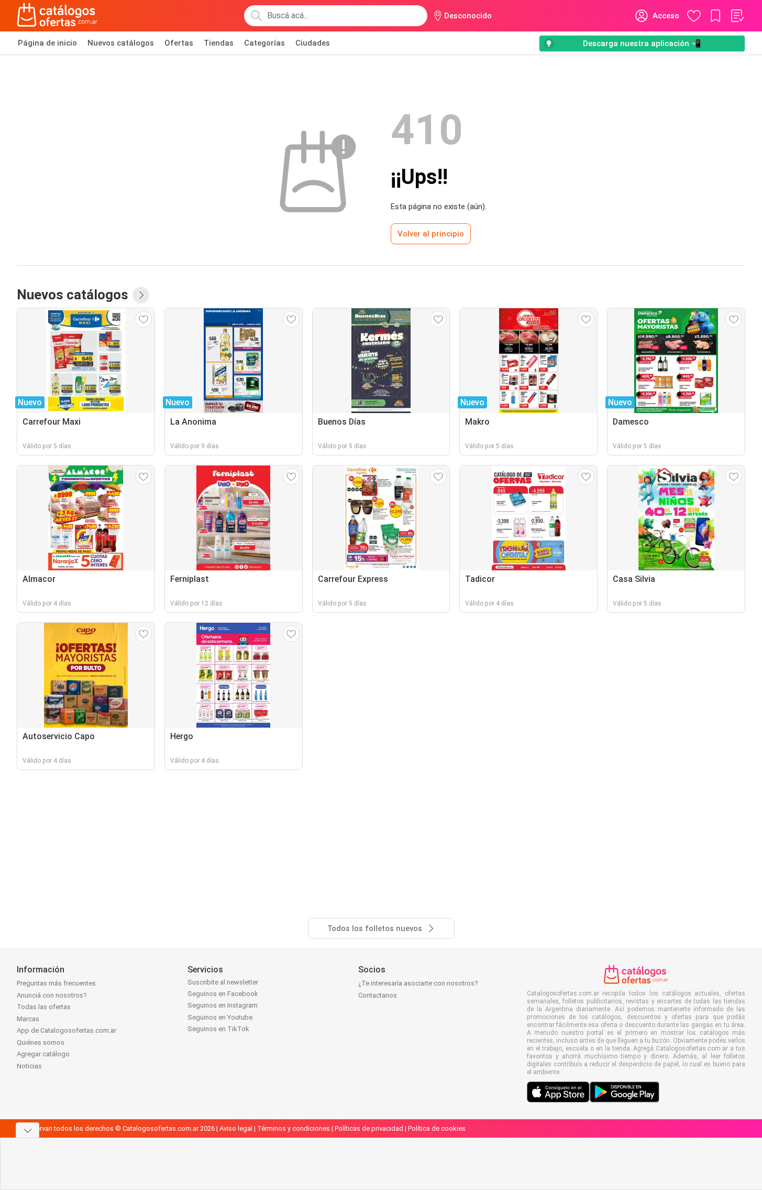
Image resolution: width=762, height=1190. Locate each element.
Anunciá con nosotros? (52, 995)
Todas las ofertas (44, 1007)
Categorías (264, 43)
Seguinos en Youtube (219, 1017)
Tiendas (219, 43)
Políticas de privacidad (369, 1128)
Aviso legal (235, 1128)
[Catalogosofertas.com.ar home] (57, 16)
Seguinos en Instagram (222, 1005)
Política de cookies (437, 1128)
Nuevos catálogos (120, 43)
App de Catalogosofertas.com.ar (66, 1030)
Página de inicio (47, 43)
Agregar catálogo (43, 1054)
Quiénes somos (40, 1042)
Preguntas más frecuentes (56, 983)
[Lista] (736, 15)
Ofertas (178, 43)
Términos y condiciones (293, 1128)
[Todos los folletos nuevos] (140, 295)
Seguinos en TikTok (218, 1029)
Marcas (28, 1019)
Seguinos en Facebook (222, 994)
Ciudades (312, 43)
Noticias (29, 1066)
